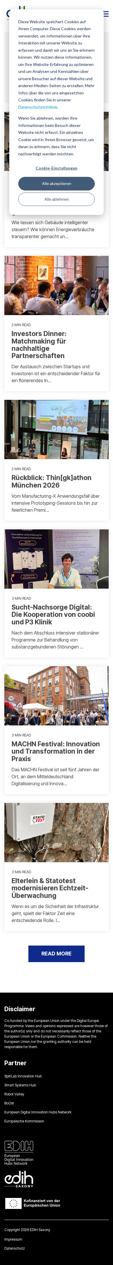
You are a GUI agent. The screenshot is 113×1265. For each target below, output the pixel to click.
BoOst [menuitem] (9, 1103)
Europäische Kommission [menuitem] (24, 1121)
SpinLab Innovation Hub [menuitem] (23, 1076)
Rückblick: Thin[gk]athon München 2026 (52, 481)
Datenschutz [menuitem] (14, 1248)
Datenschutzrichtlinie (37, 107)
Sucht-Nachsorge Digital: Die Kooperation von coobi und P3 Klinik (53, 614)
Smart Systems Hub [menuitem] (20, 1085)
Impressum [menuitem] (13, 1239)
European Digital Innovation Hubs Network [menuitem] (37, 1112)
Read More (56, 953)
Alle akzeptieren (56, 183)
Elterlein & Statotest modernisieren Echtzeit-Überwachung (50, 888)
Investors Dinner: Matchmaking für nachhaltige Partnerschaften (39, 345)
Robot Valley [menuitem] (14, 1094)
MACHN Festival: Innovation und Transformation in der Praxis (56, 751)
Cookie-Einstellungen (56, 168)
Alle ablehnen (56, 199)
